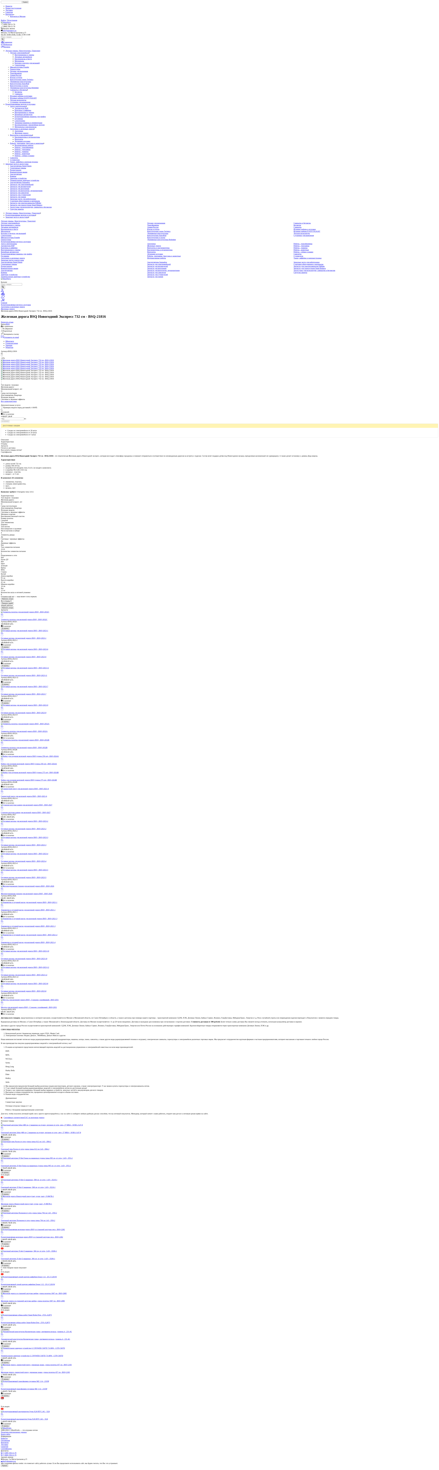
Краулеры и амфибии (23, 110)
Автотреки (19, 131)
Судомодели (15, 160)
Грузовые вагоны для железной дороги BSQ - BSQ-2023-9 (23, 713)
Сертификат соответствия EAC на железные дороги (24, 1118)
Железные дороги (21, 133)
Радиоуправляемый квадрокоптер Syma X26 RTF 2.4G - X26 (24, 1419)
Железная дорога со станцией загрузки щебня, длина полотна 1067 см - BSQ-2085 (33, 1301)
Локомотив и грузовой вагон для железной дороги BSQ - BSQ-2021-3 (28, 926)
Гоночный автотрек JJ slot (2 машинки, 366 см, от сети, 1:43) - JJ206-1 (28, 1259)
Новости (8, 6)
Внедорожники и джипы (24, 55)
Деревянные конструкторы (20, 82)
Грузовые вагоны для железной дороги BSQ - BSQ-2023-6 (23, 657)
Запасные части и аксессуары (16, 164)
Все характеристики (9, 401)
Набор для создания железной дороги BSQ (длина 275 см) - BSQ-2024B (29, 780)
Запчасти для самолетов (19, 193)
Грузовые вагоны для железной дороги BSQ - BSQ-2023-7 (23, 694)
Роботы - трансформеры (24, 147)
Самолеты (14, 158)
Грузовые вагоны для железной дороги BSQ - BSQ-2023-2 (23, 829)
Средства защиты (17, 209)
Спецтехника (20, 65)
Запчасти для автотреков (19, 189)
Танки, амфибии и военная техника (24, 162)
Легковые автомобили (23, 57)
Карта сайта (5, 1434)
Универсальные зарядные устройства (24, 180)
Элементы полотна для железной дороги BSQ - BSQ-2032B (24, 748)
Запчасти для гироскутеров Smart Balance (26, 205)
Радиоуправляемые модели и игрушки (20, 104)
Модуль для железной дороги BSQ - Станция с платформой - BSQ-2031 (29, 1007)
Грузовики (19, 119)
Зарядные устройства (18, 178)
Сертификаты (6, 1449)
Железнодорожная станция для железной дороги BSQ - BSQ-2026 (26, 894)
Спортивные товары (18, 168)
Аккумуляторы (16, 174)
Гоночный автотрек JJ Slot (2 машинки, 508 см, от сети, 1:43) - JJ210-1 (28, 1187)
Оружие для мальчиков (19, 71)
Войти (3, 20)
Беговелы (18, 92)
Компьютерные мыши (18, 172)
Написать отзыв (7, 599)
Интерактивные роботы (24, 145)
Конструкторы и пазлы (19, 86)
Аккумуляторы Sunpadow (20, 182)
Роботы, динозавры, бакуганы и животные (27, 143)
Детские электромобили (19, 53)
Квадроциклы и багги (23, 59)
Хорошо (4, 1465)
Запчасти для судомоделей (20, 195)
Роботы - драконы (22, 152)
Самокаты (19, 94)
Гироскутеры (15, 69)
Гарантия (9, 12)
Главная (4, 303)
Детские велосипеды (18, 100)
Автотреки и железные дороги (22, 129)
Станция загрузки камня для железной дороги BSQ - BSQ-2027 (25, 812)
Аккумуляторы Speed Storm (20, 166)
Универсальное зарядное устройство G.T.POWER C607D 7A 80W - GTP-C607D (32, 1356)
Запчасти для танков (18, 197)
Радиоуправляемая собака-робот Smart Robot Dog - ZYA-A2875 (25, 1323)
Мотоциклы (19, 61)
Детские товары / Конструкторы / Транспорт (22, 51)
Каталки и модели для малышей (27, 63)
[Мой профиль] (2, 291)
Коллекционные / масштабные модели (30, 125)
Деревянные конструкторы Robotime (24, 88)
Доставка (9, 10)
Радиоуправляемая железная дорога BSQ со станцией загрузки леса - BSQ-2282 (32, 1237)
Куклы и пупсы (16, 77)
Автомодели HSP (21, 108)
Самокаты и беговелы (18, 90)
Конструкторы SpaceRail (19, 84)
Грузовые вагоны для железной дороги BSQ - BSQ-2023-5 (23, 877)
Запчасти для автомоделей (20, 187)
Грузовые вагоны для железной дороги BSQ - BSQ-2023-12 (24, 975)
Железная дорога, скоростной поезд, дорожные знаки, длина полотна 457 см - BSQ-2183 (35, 1372)
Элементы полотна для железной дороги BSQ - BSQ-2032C (24, 619)
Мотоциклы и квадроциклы (25, 127)
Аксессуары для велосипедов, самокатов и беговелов (31, 207)
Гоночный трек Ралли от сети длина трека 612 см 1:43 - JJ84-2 (25, 1149)
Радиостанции (15, 170)
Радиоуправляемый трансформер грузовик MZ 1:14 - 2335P (24, 1389)
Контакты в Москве (17, 16)
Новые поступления (13, 8)
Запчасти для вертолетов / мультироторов (26, 191)
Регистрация (12, 20)
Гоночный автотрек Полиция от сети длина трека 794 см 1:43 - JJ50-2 (28, 1220)
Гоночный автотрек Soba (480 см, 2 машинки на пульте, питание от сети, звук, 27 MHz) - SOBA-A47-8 (41, 1133)
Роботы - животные (22, 154)
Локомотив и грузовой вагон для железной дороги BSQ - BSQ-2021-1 (28, 910)
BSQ (8, 324)
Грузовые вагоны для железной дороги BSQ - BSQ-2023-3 (23, 845)
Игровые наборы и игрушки (21, 96)
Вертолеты (19, 139)
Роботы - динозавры (22, 149)
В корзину (5, 421)
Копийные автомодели (23, 114)
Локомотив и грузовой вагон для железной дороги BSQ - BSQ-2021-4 (28, 942)
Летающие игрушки (22, 141)
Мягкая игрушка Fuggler (19, 67)
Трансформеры (16, 73)
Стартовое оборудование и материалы (25, 201)
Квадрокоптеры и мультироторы (27, 137)
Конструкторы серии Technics (21, 79)
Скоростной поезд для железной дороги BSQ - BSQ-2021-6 (24, 796)
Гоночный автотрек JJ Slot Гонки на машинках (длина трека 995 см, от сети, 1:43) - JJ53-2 (36, 1166)
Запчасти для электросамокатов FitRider (25, 203)
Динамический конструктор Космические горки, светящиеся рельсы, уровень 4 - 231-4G (35, 1339)
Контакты (5, 1442)
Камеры (13, 176)
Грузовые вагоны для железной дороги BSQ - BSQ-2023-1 (23, 638)
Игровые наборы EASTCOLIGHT (23, 98)
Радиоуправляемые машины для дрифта (30, 117)
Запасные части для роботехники (23, 199)
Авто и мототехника (18, 106)
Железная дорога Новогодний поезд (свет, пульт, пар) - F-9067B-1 (26, 1204)
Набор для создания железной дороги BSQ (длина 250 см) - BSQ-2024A (29, 764)
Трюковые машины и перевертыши (28, 123)
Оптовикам (5, 1440)
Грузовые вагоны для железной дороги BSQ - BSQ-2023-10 (24, 959)
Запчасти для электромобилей (21, 184)
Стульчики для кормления (20, 102)
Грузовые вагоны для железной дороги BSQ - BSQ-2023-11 (24, 675)
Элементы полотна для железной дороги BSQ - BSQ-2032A (24, 731)
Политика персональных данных (14, 1432)
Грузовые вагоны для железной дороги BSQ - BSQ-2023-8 (23, 991)
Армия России (15, 75)
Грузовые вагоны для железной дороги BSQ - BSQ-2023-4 (23, 861)
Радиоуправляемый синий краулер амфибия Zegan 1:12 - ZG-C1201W (28, 1284)
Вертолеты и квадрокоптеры (21, 135)
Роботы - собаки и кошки (24, 156)
